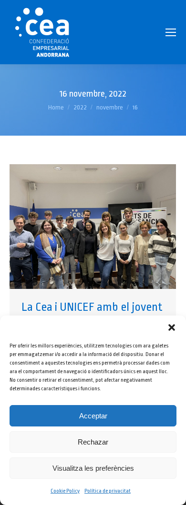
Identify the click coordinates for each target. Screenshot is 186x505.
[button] (171, 327)
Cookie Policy (65, 491)
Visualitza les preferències (93, 468)
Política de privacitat (107, 491)
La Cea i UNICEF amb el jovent (92, 307)
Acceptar (93, 416)
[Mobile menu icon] (170, 32)
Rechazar (93, 442)
